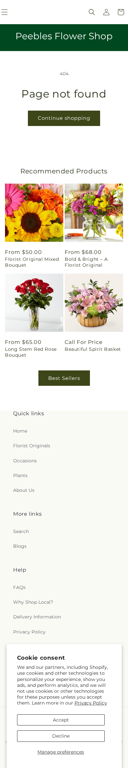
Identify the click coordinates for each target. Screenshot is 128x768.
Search (21, 531)
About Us (23, 490)
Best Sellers (64, 378)
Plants (20, 475)
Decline (61, 736)
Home (20, 431)
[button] (92, 12)
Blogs (20, 546)
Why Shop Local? (33, 602)
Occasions (25, 461)
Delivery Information (37, 617)
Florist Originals (31, 446)
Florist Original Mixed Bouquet (32, 262)
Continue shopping (64, 118)
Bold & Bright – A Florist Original (86, 262)
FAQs (19, 587)
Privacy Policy (91, 703)
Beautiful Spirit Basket (93, 349)
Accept (61, 720)
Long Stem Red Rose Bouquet (31, 352)
